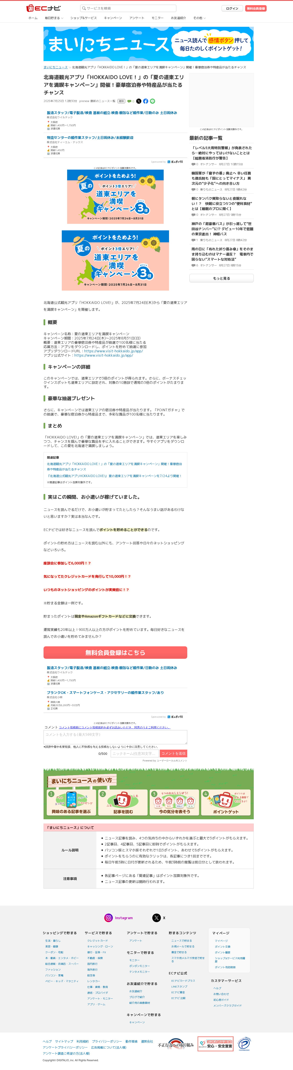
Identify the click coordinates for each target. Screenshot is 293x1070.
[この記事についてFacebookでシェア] (145, 101)
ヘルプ (217, 988)
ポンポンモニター (139, 966)
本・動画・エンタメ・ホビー (62, 958)
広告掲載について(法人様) (108, 1047)
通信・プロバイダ (97, 993)
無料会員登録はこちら (115, 652)
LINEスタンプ (179, 986)
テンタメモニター (139, 972)
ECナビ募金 (178, 992)
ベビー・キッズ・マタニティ (62, 981)
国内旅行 (92, 964)
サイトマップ (64, 1041)
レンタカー (93, 981)
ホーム (33, 18)
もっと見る (221, 278)
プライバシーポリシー (107, 1041)
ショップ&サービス (83, 18)
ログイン (232, 8)
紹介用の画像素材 (139, 1003)
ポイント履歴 (222, 952)
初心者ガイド (221, 1000)
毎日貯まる (52, 18)
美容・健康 (51, 946)
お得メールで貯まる (183, 946)
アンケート (136, 18)
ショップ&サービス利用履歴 (230, 959)
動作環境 (131, 1041)
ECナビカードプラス (183, 981)
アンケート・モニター (100, 998)
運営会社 (147, 1041)
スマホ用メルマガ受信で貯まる (188, 959)
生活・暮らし (53, 940)
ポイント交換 (222, 946)
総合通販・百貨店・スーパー (62, 964)
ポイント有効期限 (225, 967)
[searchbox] (128, 8)
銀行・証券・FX (96, 952)
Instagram (124, 917)
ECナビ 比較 (178, 998)
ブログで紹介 (137, 997)
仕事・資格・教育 (97, 987)
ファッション (53, 969)
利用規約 (83, 1041)
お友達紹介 (178, 18)
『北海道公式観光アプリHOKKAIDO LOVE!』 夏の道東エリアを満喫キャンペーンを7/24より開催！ (114, 476)
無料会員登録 (256, 8)
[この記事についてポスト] (138, 101)
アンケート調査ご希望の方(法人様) (66, 1053)
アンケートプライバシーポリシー (65, 1047)
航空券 (91, 975)
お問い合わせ (221, 994)
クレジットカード (97, 940)
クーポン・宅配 (54, 952)
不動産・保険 (95, 958)
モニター (158, 18)
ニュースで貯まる (181, 940)
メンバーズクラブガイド (227, 1005)
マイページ (221, 941)
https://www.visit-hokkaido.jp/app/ (113, 351)
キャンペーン (113, 18)
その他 (197, 18)
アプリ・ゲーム (96, 1004)
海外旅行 (92, 969)
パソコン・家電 (54, 975)
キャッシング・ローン (100, 946)
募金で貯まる (179, 952)
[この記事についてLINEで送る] (152, 101)
